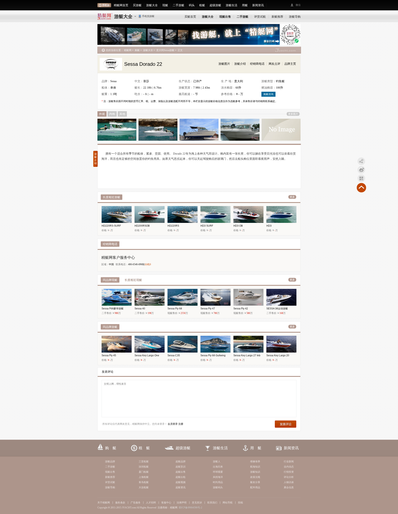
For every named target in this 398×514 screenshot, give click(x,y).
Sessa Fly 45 (109, 355)
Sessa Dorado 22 (143, 64)
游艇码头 (218, 487)
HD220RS (173, 225)
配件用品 (255, 487)
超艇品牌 (181, 461)
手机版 (106, 5)
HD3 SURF (206, 225)
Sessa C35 (173, 355)
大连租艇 (144, 487)
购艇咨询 (268, 94)
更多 (292, 196)
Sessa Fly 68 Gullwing (213, 355)
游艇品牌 (110, 461)
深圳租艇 (144, 466)
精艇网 (127, 50)
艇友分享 (255, 482)
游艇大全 (152, 5)
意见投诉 (197, 502)
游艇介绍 (240, 63)
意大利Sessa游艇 (165, 50)
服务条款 (120, 502)
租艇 (202, 5)
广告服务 (136, 502)
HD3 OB (238, 225)
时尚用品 (218, 482)
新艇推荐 (277, 16)
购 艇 (110, 448)
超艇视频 (181, 482)
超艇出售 (181, 471)
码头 (192, 5)
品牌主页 (290, 63)
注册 (180, 423)
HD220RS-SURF (111, 225)
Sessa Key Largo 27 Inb (246, 355)
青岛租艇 (144, 482)
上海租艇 (144, 477)
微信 (298, 5)
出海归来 (218, 466)
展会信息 (289, 487)
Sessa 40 (140, 308)
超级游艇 (215, 5)
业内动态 (289, 466)
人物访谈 (289, 482)
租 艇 (144, 448)
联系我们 (212, 502)
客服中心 (166, 502)
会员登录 (173, 423)
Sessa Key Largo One (147, 355)
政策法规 (255, 477)
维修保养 (255, 461)
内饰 (112, 114)
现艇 (165, 5)
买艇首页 (190, 16)
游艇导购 (295, 16)
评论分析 (289, 477)
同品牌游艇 (110, 326)
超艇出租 (181, 477)
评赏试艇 (110, 482)
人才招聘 (151, 502)
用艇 (245, 5)
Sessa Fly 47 (207, 308)
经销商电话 (257, 63)
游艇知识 (255, 471)
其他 (122, 114)
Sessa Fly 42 (240, 308)
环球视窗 (218, 471)
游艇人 (216, 461)
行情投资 (289, 471)
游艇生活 (231, 5)
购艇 (137, 50)
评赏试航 (260, 16)
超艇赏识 (181, 466)
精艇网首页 (121, 5)
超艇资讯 (181, 487)
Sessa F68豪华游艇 (113, 308)
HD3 (269, 225)
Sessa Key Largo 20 (277, 355)
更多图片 (293, 113)
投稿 (240, 502)
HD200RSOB (142, 225)
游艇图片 (224, 63)
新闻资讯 (258, 5)
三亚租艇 (144, 461)
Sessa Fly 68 (174, 308)
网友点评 (274, 63)
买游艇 (137, 5)
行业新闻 (289, 461)
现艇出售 (110, 471)
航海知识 (255, 466)
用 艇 (255, 448)
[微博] (361, 170)
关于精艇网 (103, 502)
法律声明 (182, 502)
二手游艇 (178, 5)
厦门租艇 (144, 471)
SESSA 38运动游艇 (277, 308)
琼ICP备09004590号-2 (190, 507)
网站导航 (228, 502)
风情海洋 (218, 477)
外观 (102, 114)
